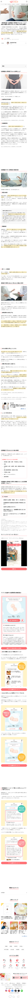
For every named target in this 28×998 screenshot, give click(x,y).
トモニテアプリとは (18, 986)
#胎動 (11, 946)
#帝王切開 (6, 949)
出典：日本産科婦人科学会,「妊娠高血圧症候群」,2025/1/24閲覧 (12, 120)
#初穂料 (17, 949)
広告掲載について (18, 988)
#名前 (22, 949)
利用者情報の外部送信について (18, 984)
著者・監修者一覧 (9, 988)
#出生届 (12, 949)
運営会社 (18, 983)
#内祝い (21, 946)
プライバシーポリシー (6, 984)
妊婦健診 (17, 4)
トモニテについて (8, 986)
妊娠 (5, 4)
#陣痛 (6, 946)
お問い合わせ (12, 983)
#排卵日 (15, 946)
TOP (2, 983)
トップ (2, 4)
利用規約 (24, 983)
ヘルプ (6, 983)
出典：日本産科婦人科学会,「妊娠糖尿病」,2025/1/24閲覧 (11, 146)
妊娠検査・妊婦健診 (11, 4)
